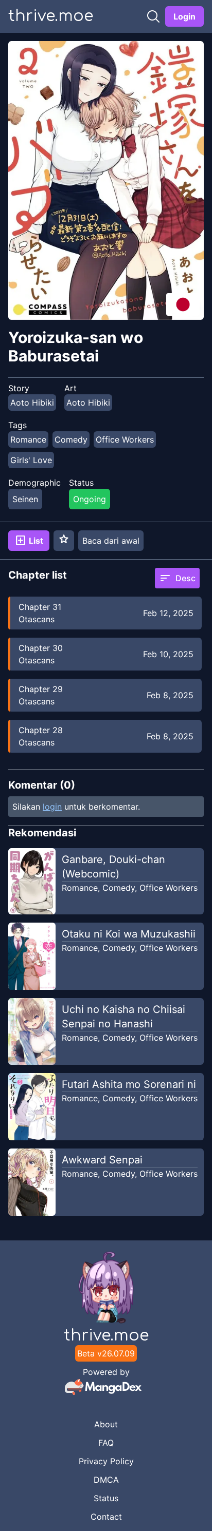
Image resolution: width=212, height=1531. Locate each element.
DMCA (106, 1480)
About (106, 1424)
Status (106, 1498)
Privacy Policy (106, 1461)
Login (184, 16)
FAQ (106, 1443)
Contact (106, 1516)
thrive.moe (50, 16)
